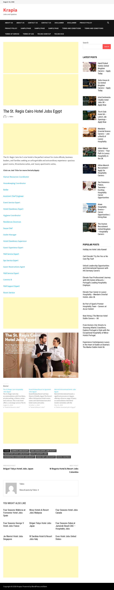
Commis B (7, 279)
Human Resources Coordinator (16, 176)
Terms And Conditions (71, 28)
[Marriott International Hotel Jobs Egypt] (67, 398)
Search (85, 42)
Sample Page (26, 28)
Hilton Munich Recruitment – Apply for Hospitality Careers (103, 170)
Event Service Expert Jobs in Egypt (43, 451)
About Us (20, 23)
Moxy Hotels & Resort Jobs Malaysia (39, 511)
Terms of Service (12, 34)
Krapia (10, 10)
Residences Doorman (12, 221)
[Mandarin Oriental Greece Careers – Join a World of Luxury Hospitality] (89, 129)
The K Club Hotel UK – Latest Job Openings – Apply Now (102, 117)
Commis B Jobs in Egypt (20, 451)
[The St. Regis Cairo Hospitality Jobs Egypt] (16, 398)
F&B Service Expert (11, 254)
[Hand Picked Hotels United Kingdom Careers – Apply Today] (89, 63)
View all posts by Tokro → (29, 490)
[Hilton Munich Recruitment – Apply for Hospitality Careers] (89, 165)
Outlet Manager (9, 234)
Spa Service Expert (10, 260)
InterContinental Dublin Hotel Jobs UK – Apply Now (104, 101)
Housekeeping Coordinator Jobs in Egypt (19, 457)
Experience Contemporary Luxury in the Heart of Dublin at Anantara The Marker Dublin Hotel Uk (96, 344)
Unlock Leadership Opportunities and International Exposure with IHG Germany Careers (96, 268)
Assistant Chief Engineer (13, 196)
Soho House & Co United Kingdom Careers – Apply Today (104, 85)
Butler (5, 189)
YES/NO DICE (59, 34)
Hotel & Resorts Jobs (39, 454)
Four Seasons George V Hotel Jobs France (13, 524)
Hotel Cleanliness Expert (13, 209)
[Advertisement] (40, 57)
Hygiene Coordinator (12, 215)
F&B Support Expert (11, 286)
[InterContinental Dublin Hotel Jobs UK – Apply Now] (89, 97)
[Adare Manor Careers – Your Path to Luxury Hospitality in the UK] (89, 148)
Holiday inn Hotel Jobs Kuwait (95, 249)
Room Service (9, 292)
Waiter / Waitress (63, 457)
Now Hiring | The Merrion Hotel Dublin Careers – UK (95, 317)
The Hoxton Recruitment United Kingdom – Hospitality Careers (104, 229)
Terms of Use (28, 34)
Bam (45, 586)
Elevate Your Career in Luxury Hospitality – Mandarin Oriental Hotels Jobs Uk (95, 294)
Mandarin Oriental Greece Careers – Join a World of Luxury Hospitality (104, 135)
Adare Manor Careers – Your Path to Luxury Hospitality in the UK (104, 153)
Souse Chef (8, 228)
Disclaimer (59, 23)
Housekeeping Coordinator (14, 183)
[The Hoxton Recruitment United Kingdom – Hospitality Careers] (89, 224)
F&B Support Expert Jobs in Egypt (16, 454)
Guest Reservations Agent (14, 266)
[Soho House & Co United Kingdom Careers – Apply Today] (89, 80)
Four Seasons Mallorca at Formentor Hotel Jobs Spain (14, 513)
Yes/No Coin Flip (44, 34)
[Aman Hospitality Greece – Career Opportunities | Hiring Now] (89, 204)
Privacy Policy (86, 23)
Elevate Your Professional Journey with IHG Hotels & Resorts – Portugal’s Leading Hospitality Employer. (97, 281)
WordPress (36, 586)
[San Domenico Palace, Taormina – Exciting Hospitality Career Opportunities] (89, 182)
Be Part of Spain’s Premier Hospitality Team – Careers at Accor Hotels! (94, 306)
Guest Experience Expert (13, 247)
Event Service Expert (11, 202)
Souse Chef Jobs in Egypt (46, 457)
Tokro (11, 117)
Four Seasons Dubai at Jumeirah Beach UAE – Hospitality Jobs (65, 526)
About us (9, 23)
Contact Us (33, 23)
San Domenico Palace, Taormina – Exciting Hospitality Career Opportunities (103, 190)
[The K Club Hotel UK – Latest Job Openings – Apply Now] (89, 112)
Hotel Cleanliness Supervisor (15, 241)
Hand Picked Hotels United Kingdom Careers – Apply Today (104, 68)
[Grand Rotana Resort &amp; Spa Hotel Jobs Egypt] (41, 398)
